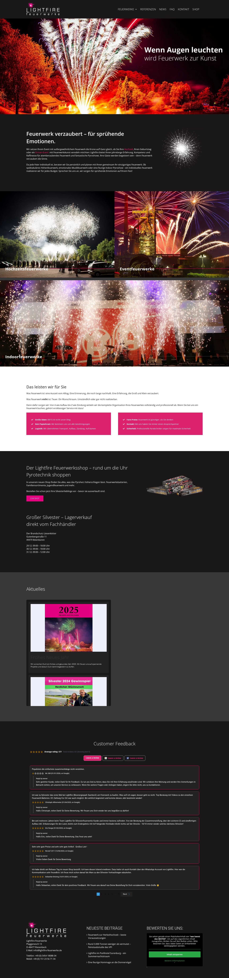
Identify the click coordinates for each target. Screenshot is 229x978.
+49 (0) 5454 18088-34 (45, 955)
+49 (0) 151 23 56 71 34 (44, 958)
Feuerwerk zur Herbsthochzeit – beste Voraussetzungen (107, 936)
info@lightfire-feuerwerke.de (47, 950)
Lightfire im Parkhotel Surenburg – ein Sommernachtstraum (107, 955)
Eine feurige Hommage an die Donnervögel (109, 962)
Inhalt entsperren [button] (175, 954)
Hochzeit (128, 149)
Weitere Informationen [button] (175, 961)
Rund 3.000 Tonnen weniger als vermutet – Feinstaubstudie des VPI (109, 946)
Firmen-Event (42, 152)
